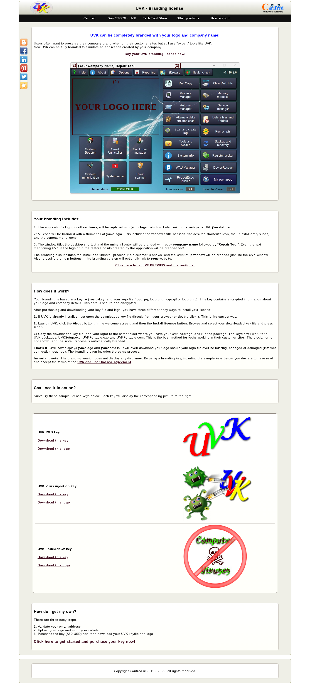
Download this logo (54, 448)
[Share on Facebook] (23, 50)
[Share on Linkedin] (23, 59)
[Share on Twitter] (23, 76)
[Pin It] (23, 68)
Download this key (53, 440)
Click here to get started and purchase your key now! (84, 641)
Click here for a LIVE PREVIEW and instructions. (155, 265)
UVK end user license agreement (104, 362)
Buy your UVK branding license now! (155, 54)
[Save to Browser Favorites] (23, 85)
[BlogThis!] (23, 42)
